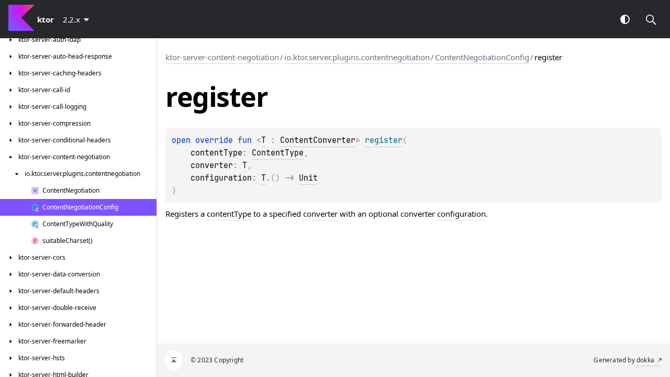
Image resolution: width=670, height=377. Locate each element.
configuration (461, 213)
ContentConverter (317, 140)
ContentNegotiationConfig (482, 57)
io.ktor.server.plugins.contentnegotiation (357, 57)
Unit (308, 178)
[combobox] (78, 19)
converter (320, 213)
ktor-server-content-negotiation (222, 57)
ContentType (278, 153)
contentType (229, 213)
